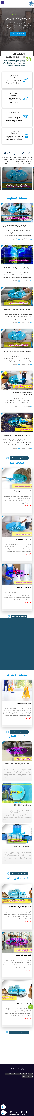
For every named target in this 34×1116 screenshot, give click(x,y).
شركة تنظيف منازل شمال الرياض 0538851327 (20, 393)
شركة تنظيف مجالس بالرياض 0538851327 (17, 351)
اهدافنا (25, 1073)
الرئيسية (30, 1073)
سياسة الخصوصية (27, 1076)
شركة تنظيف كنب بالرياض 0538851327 (17, 310)
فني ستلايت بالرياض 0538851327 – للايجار (17, 226)
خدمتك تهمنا (17, 15)
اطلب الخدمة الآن (17, 34)
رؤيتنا (20, 1073)
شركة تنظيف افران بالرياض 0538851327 (17, 435)
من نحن (15, 1073)
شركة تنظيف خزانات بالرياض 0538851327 (17, 268)
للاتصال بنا (9, 1073)
